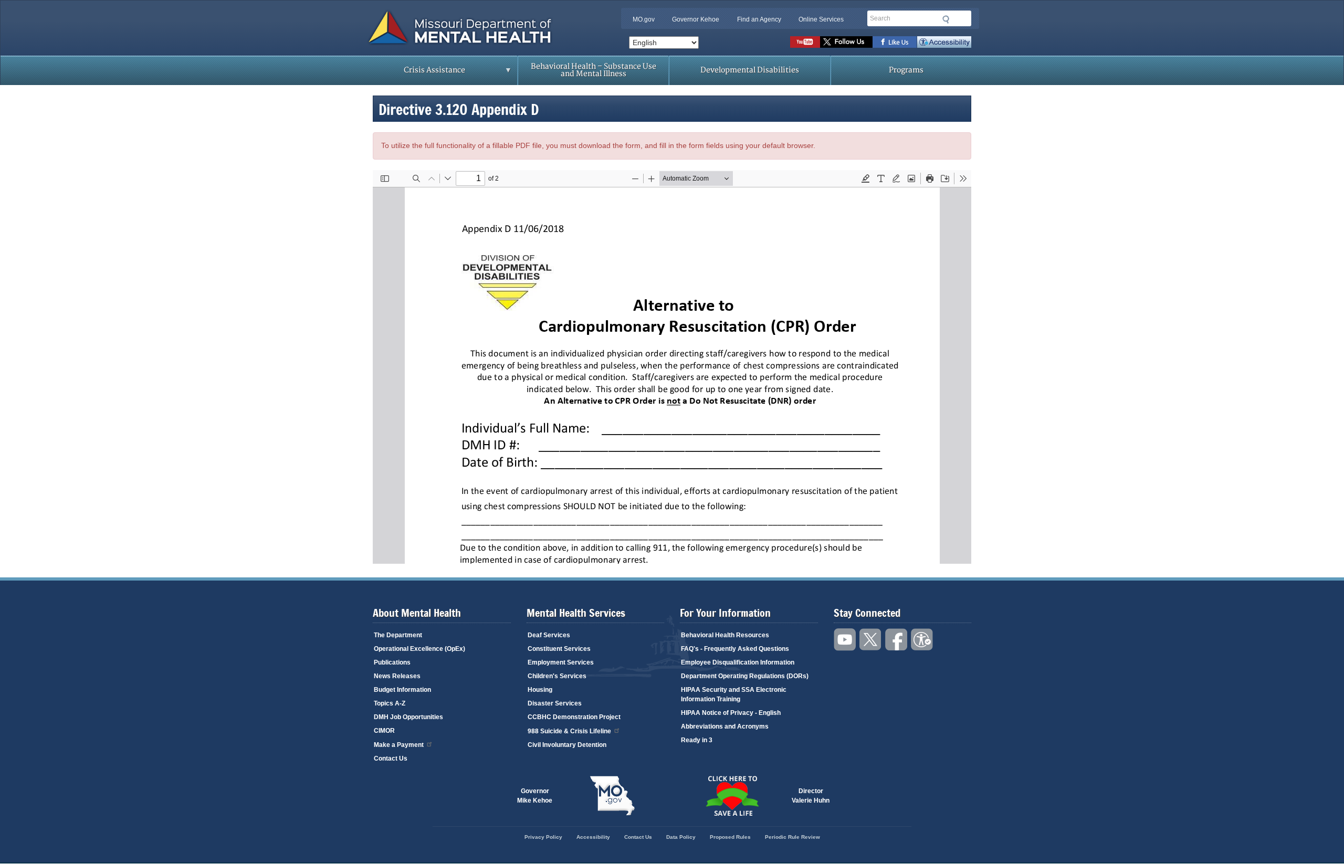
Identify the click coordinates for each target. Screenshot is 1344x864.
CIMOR (384, 730)
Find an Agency (759, 19)
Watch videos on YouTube (805, 42)
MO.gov (644, 19)
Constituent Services (559, 648)
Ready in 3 (696, 740)
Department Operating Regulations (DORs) (744, 676)
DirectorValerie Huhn (811, 795)
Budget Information (402, 689)
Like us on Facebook (895, 42)
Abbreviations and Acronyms (725, 726)
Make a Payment (399, 745)
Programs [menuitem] (906, 70)
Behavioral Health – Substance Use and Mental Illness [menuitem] (593, 70)
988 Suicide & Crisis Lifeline (569, 731)
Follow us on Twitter (846, 42)
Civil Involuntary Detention (567, 745)
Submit (946, 19)
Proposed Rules (730, 837)
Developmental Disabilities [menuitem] (749, 70)
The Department (398, 635)
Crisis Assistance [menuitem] (413, 73)
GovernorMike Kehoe (534, 795)
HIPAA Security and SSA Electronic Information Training (733, 694)
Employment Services (561, 662)
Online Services (821, 19)
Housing (540, 689)
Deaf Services (549, 635)
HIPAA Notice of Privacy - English (731, 713)
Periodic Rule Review (792, 837)
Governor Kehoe (695, 19)
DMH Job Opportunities (408, 717)
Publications (392, 662)
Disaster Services (555, 703)
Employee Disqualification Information (737, 662)
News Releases (397, 676)
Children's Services (557, 676)
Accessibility (944, 42)
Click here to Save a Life (732, 796)
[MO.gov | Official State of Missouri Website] (612, 796)
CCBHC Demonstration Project (574, 717)
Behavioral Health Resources (725, 635)
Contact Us (390, 758)
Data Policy (681, 837)
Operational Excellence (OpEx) (419, 648)
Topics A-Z (389, 703)
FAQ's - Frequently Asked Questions (735, 648)
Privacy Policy (543, 837)
